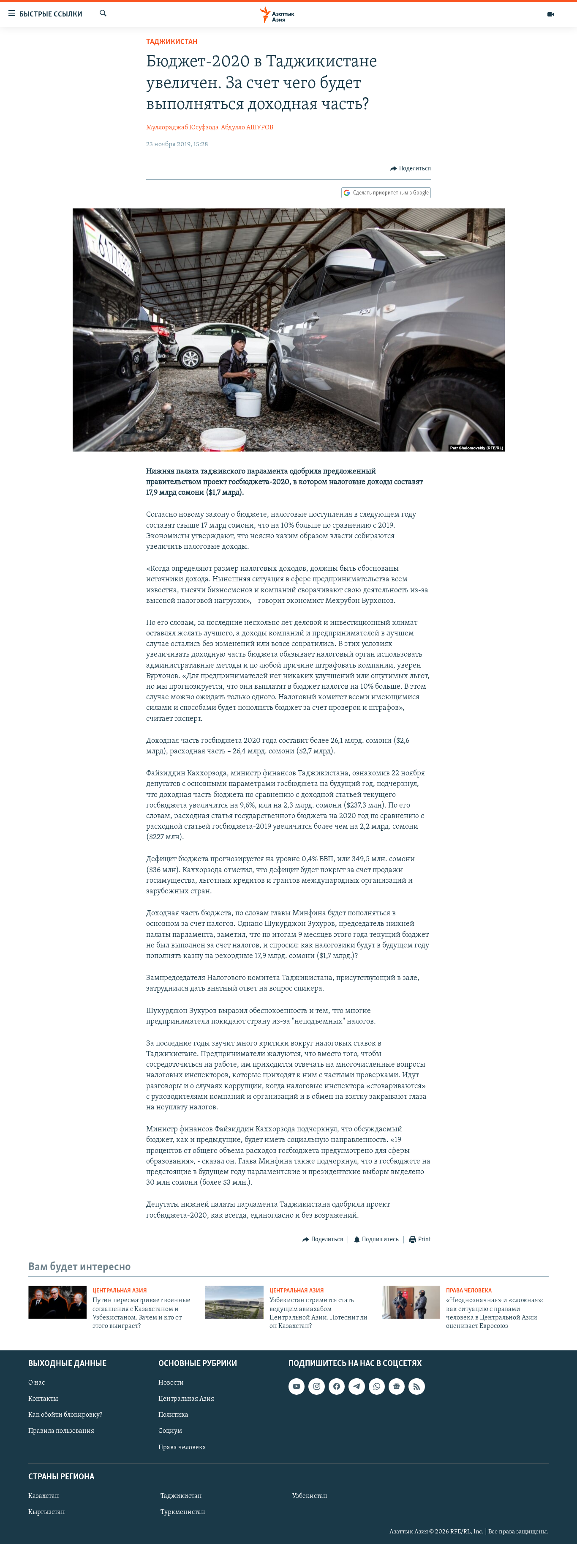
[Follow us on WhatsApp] (377, 1386)
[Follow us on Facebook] (337, 1386)
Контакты (43, 1399)
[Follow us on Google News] (397, 1386)
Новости (171, 1383)
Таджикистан (171, 42)
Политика (173, 1415)
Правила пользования (61, 1431)
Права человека (469, 1291)
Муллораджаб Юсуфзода (182, 127)
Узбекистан (309, 1496)
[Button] (410, 168)
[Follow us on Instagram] (316, 1386)
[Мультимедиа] (550, 14)
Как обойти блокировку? (65, 1415)
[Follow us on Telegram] (356, 1386)
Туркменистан (183, 1512)
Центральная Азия (120, 1291)
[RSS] (416, 1386)
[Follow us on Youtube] (296, 1386)
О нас (36, 1383)
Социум (170, 1431)
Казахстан (43, 1496)
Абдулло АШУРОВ (247, 127)
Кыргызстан (46, 1512)
